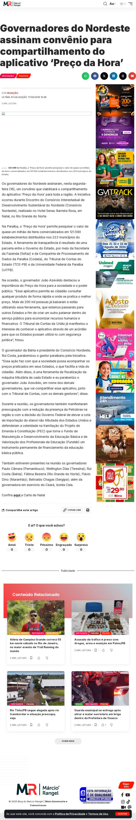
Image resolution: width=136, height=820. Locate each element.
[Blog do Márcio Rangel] (12, 4)
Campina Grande (20, 633)
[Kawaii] (123, 807)
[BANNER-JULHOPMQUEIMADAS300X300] (115, 444)
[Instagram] (123, 801)
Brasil (79, 704)
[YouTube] (127, 794)
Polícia (106, 633)
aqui (17, 495)
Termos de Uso (98, 813)
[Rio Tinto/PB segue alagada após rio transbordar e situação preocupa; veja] (35, 688)
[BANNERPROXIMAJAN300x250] (115, 344)
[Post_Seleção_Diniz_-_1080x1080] (115, 482)
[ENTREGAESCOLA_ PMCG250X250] (115, 167)
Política (23, 76)
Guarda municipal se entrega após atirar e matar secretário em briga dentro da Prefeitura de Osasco (97, 714)
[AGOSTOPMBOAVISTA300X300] (115, 309)
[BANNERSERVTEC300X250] (115, 100)
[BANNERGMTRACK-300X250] (115, 203)
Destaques (8, 76)
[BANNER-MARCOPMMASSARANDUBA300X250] (115, 376)
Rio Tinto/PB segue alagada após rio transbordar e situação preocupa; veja (34, 714)
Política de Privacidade (70, 813)
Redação (12, 93)
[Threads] (129, 807)
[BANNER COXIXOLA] (115, 238)
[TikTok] (128, 802)
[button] (122, 814)
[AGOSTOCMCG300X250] (115, 132)
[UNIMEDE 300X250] (115, 273)
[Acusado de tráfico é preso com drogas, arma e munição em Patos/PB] (100, 617)
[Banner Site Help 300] (115, 408)
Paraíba (95, 633)
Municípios (52, 633)
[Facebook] (122, 794)
